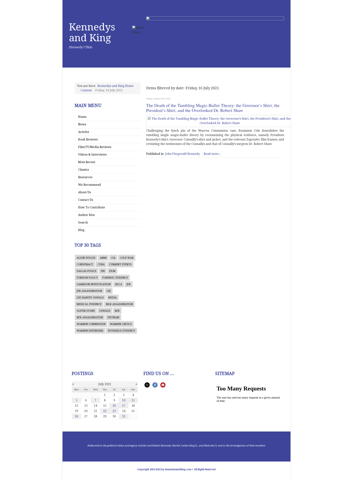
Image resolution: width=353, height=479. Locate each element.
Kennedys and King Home (115, 86)
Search (83, 222)
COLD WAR (126, 257)
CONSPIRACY (85, 264)
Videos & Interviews (92, 154)
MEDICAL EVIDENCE (89, 304)
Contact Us (85, 200)
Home (82, 117)
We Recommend (89, 184)
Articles (83, 132)
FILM (112, 271)
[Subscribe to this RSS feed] (282, 93)
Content (86, 90)
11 (133, 400)
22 (104, 411)
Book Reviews (88, 139)
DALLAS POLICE (86, 271)
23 (114, 411)
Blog (81, 230)
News (82, 124)
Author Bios (86, 215)
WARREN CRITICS (121, 324)
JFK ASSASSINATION (89, 290)
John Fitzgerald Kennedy (182, 154)
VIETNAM (113, 317)
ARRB (103, 257)
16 (114, 405)
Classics (83, 169)
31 (123, 416)
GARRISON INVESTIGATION (94, 284)
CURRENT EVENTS (120, 264)
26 (76, 416)
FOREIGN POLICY (87, 277)
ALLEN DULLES (86, 257)
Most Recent (86, 162)
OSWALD (104, 310)
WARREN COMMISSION (91, 324)
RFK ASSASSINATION (90, 317)
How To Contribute (91, 207)
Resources (85, 177)
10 (123, 400)
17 (123, 405)
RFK (117, 310)
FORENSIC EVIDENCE (115, 277)
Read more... (212, 154)
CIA (113, 257)
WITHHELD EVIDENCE (121, 330)
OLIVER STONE (86, 310)
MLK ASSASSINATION (119, 304)
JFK (128, 284)
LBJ (109, 290)
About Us (84, 192)
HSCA (118, 284)
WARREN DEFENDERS (90, 330)
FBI (103, 271)
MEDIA (112, 297)
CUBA (101, 264)
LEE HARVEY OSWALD (90, 297)
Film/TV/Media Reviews (94, 147)
